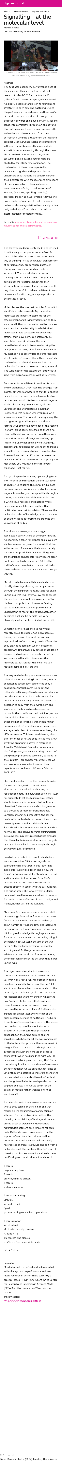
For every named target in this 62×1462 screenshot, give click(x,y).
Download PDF (50, 237)
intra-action (20, 222)
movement (9, 225)
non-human (21, 225)
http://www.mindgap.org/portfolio (22, 1301)
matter (42, 222)
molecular (52, 222)
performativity (35, 225)
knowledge (32, 222)
